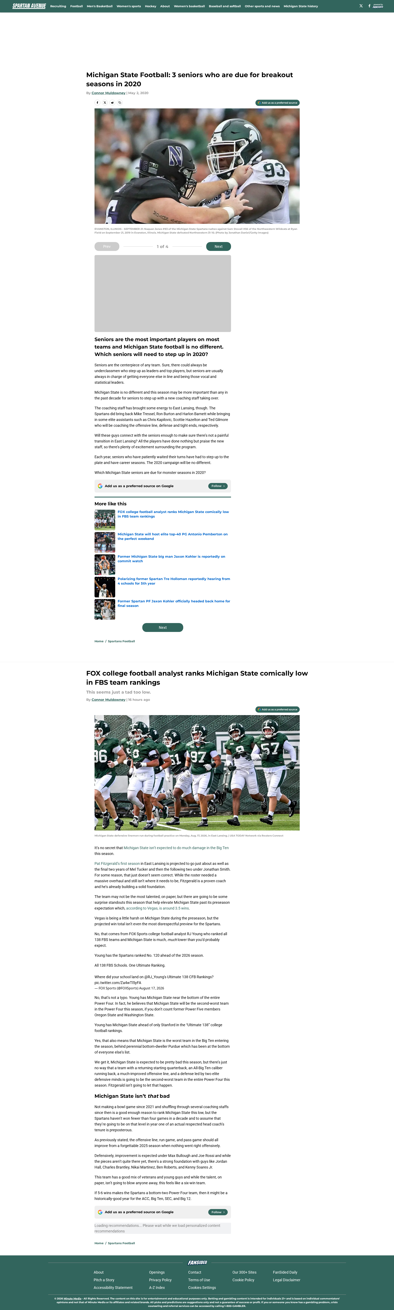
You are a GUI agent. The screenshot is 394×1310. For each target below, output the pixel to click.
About (165, 6)
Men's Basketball (100, 6)
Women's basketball (189, 6)
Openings (157, 1272)
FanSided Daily (285, 1272)
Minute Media (72, 1298)
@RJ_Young (154, 977)
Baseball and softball (225, 6)
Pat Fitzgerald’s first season (117, 863)
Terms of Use (199, 1280)
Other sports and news (262, 6)
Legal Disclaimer (286, 1280)
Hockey (150, 6)
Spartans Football (121, 641)
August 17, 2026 (151, 988)
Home (99, 641)
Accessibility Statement (113, 1287)
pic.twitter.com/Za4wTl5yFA (118, 982)
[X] (361, 5)
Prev (107, 246)
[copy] (120, 102)
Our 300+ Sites (244, 1272)
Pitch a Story (104, 1280)
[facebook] (369, 5)
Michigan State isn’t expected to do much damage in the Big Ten (176, 848)
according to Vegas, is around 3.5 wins (157, 908)
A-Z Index (157, 1287)
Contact (194, 1272)
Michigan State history (301, 6)
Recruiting (58, 6)
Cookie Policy (243, 1280)
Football (76, 6)
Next (219, 246)
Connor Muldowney (109, 93)
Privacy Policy (160, 1280)
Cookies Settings (202, 1287)
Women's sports (129, 6)
